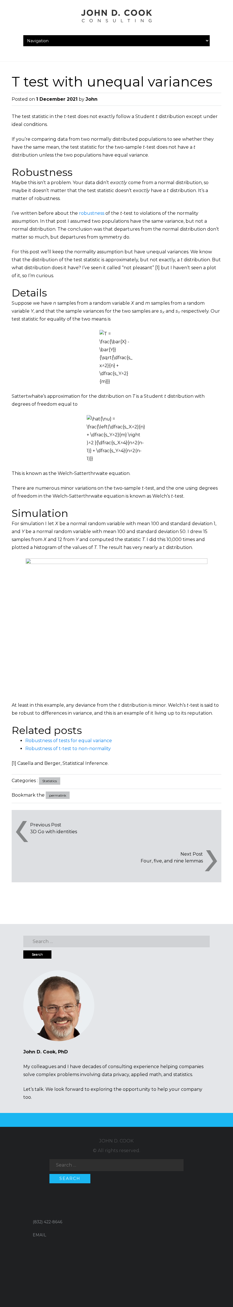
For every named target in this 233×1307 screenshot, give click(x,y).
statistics (182, 1074)
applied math (146, 1074)
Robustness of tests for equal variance (68, 740)
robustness (91, 213)
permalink (57, 795)
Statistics (49, 781)
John (91, 99)
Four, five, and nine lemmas (172, 861)
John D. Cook (116, 1141)
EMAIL (39, 1234)
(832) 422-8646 (47, 1221)
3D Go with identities (53, 831)
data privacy (115, 1074)
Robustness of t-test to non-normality (68, 748)
